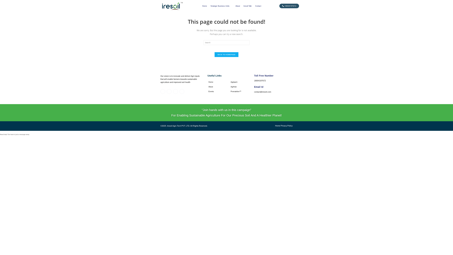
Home (204, 6)
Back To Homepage (226, 54)
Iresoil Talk (247, 6)
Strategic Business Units (219, 6)
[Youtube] (182, 91)
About (237, 6)
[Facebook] (162, 91)
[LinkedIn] (169, 91)
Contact (258, 6)
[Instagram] (175, 91)
